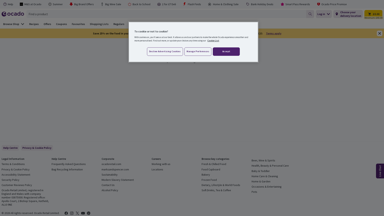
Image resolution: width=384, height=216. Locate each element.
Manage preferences (198, 51)
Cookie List (213, 40)
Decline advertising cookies (165, 51)
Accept (226, 51)
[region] (193, 42)
